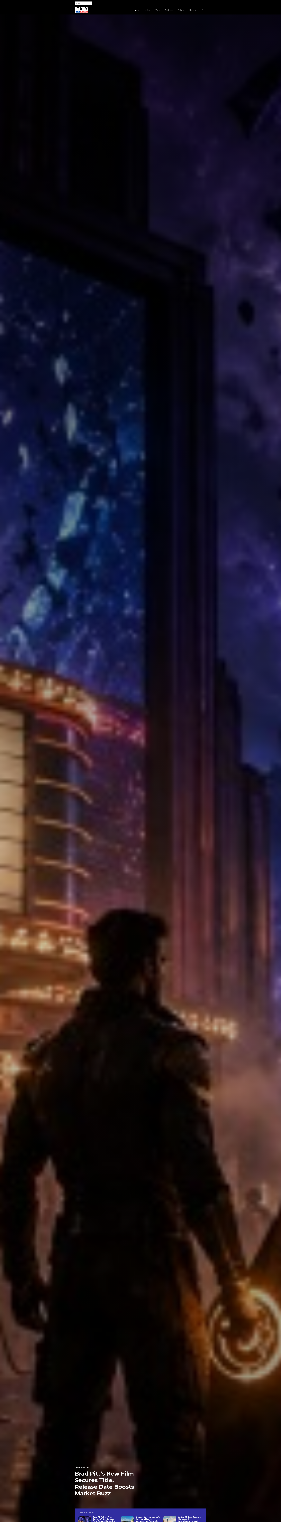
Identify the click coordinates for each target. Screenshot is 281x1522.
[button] (203, 10)
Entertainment (82, 1467)
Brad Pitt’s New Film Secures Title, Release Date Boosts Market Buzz (104, 1483)
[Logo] (81, 10)
